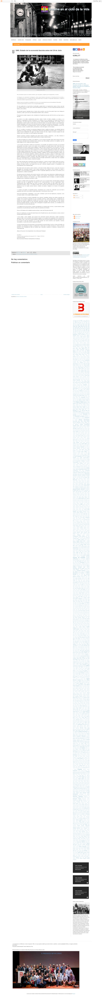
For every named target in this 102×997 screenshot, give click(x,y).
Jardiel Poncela (84, 583)
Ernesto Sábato (75, 505)
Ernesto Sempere (82, 505)
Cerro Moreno (78, 450)
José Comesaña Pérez (86, 604)
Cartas (77, 442)
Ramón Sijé (85, 790)
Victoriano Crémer (86, 852)
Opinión (83, 747)
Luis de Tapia (78, 674)
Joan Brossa (78, 589)
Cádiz (86, 422)
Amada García (75, 353)
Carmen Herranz (83, 437)
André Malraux (75, 363)
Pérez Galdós (87, 763)
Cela (81, 448)
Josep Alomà (87, 629)
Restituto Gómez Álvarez (85, 797)
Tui (87, 839)
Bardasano (88, 397)
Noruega (80, 745)
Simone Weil (81, 822)
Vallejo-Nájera (79, 844)
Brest (85, 418)
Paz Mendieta (78, 757)
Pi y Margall (79, 765)
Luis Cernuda (81, 672)
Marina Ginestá (84, 713)
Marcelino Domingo (86, 696)
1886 (75, 321)
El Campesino (87, 489)
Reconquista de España (84, 794)
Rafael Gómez (80, 781)
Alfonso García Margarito (79, 347)
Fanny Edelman (79, 511)
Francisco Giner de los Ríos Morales (83, 530)
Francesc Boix (78, 525)
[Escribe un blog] (31, 252)
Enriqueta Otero (83, 503)
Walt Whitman (78, 856)
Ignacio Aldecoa (81, 571)
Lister (77, 668)
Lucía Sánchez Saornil (82, 671)
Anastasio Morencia (86, 361)
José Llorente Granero (76, 611)
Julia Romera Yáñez (84, 649)
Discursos (24, 254)
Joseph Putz (75, 631)
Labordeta (84, 656)
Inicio (42, 294)
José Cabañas (87, 603)
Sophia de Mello (79, 824)
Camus (81, 425)
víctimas (85, 850)
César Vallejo (84, 451)
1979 (79, 332)
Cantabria (88, 425)
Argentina (85, 384)
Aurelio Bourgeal (87, 391)
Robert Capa (84, 804)
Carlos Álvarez (85, 428)
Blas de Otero (85, 410)
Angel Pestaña (80, 367)
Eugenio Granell (87, 506)
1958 (87, 328)
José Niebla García (82, 622)
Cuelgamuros (75, 472)
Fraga (74, 525)
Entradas (76, 195)
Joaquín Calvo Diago (78, 591)
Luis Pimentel (80, 676)
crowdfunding (87, 470)
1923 (79, 323)
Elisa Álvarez (82, 492)
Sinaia (85, 822)
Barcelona (83, 397)
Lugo (87, 671)
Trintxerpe (80, 839)
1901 (79, 321)
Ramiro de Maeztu (84, 783)
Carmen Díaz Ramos (76, 436)
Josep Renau (81, 630)
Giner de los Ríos (83, 551)
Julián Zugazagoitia (84, 651)
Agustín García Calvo (81, 339)
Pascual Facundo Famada (85, 753)
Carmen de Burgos (86, 435)
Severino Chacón (87, 819)
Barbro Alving (78, 397)
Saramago (74, 817)
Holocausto (75, 568)
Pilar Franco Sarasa (84, 766)
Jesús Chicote (81, 587)
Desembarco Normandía (77, 476)
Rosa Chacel (80, 810)
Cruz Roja (80, 471)
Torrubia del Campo (76, 838)
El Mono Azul (75, 490)
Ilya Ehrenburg (87, 574)
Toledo (74, 836)
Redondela (74, 795)
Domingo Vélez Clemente (85, 482)
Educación (75, 489)
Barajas (74, 397)
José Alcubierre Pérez (86, 598)
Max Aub (84, 724)
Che (89, 452)
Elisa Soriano (87, 492)
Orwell (83, 749)
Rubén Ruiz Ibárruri (82, 812)
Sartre (78, 817)
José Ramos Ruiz (79, 623)
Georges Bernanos (86, 549)
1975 (89, 331)
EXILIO (39, 39)
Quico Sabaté (87, 776)
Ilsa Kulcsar (81, 574)
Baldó (84, 396)
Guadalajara (83, 556)
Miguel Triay (88, 732)
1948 (84, 327)
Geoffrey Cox (80, 549)
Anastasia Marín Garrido (77, 361)
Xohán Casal (82, 857)
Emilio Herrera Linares (83, 497)
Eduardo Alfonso (81, 485)
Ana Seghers (82, 360)
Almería (74, 352)
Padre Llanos (80, 752)
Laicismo (88, 656)
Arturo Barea (75, 388)
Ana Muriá (79, 359)
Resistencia (78, 797)
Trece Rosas (83, 838)
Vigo (84, 853)
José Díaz (80, 605)
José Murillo (77, 622)
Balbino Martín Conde (79, 396)
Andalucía (81, 362)
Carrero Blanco (87, 441)
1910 (74, 322)
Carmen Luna (84, 438)
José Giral (77, 609)
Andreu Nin (85, 363)
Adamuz (88, 335)
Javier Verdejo (77, 584)
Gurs (76, 560)
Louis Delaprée (84, 670)
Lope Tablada (84, 668)
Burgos (88, 421)
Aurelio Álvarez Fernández (79, 391)
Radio (83, 777)
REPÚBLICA (13, 39)
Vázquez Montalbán (86, 844)
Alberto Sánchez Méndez (81, 342)
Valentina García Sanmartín (81, 843)
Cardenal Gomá (79, 428)
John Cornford (78, 595)
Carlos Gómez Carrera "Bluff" (85, 429)
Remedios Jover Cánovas (81, 795)
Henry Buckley (87, 562)
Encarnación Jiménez (76, 500)
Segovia (77, 819)
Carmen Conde (80, 435)
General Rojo (75, 547)
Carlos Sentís (87, 431)
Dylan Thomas (75, 485)
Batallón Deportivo (86, 404)
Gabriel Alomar (84, 538)
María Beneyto (87, 699)
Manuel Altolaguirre (79, 683)
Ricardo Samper (81, 803)
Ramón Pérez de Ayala (79, 789)
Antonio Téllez (81, 383)
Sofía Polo (82, 823)
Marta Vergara (78, 715)
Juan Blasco (35, 254)
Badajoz (83, 395)
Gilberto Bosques (76, 551)
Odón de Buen (77, 746)
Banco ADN (88, 396)
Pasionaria (75, 754)
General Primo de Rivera (77, 546)
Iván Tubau (78, 580)
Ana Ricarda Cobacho (76, 360)
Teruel (74, 833)
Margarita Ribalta (76, 698)
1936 (74, 326)
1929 (74, 325)
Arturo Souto (77, 389)
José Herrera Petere (81, 610)
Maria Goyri (85, 703)
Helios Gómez (77, 562)
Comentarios (77, 197)
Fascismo (84, 511)
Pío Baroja (84, 767)
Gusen (78, 560)
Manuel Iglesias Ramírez (77, 688)
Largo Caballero (82, 657)
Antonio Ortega (81, 381)
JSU (73, 632)
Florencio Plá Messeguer (79, 524)
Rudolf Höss (88, 812)
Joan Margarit (82, 589)
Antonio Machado (76, 380)
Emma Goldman (87, 498)
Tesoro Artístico (78, 833)
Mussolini (82, 738)
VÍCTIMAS (35, 39)
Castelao (74, 445)
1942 (89, 326)
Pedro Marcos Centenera (77, 759)
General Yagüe (75, 549)
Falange (74, 511)
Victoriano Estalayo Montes (77, 853)
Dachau (88, 472)
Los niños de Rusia (78, 670)
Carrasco (82, 441)
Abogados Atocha (76, 335)
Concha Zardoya (82, 464)
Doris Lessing (75, 483)
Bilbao (83, 409)
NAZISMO (55, 39)
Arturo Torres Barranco (85, 389)
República (81, 796)
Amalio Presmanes (86, 355)
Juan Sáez (79, 645)
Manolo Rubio (77, 682)
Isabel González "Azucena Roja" (81, 577)
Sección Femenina (82, 818)
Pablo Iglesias (75, 751)
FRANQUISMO (28, 39)
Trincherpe (88, 838)
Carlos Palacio (83, 430)
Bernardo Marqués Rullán (85, 408)
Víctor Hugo (77, 851)
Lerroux (74, 663)
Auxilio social (79, 394)
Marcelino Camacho (79, 696)
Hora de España (81, 568)
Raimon (80, 783)
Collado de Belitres (76, 458)
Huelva (74, 569)
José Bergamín (87, 602)
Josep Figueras (75, 630)
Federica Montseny (79, 512)
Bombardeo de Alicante (86, 411)
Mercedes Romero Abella (82, 729)
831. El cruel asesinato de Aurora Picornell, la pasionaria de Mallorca (84, 180)
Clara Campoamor (78, 456)
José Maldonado (79, 615)
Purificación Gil (75, 776)
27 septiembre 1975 (80, 333)
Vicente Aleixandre (82, 846)
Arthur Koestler (77, 387)
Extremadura (75, 510)
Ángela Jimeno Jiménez (80, 369)
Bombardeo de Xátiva (80, 417)
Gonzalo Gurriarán (86, 552)
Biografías (75, 410)
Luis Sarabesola (82, 677)
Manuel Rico (87, 691)
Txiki (89, 839)
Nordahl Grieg (87, 744)
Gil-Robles (88, 550)
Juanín (76, 646)
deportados (75, 475)
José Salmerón (75, 624)
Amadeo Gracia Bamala (82, 353)
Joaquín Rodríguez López (77, 594)
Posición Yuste (87, 770)
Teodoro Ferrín (87, 830)
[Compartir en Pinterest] (35, 252)
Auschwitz (74, 394)
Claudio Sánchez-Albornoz (85, 457)
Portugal (82, 770)
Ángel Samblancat (86, 367)
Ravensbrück (75, 794)
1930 (76, 325)
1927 (87, 323)
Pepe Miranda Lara (82, 763)
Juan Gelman (77, 638)
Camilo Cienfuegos (83, 423)
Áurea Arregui (85, 390)
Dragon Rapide (78, 484)
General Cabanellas (76, 544)
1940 (84, 326)
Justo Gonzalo (78, 653)
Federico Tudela (87, 512)
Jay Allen (82, 584)
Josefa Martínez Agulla (86, 625)
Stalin (89, 824)
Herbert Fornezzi (75, 563)
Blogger (73, 993)
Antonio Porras (77, 382)
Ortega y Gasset (78, 749)
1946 (80, 327)
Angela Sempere (87, 369)
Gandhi (85, 542)
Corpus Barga (75, 469)
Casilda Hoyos (81, 444)
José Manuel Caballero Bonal (81, 616)
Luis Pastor (86, 675)
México (88, 729)
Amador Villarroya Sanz (77, 355)
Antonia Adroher (75, 374)
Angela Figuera (81, 368)
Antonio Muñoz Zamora (85, 380)
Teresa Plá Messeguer (86, 832)
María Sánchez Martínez (83, 709)
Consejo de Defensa (79, 465)
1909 (89, 321)
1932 (81, 325)
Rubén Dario (77, 812)
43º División (86, 333)
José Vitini (79, 625)
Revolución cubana (86, 798)
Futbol (77, 538)
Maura (88, 723)
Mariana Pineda (75, 712)
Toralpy (86, 837)
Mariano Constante (86, 712)
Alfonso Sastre (78, 348)
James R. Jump (78, 583)
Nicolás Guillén (83, 743)
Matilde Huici (82, 722)
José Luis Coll (78, 612)
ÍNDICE (80, 39)
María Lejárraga (82, 705)
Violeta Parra (87, 853)
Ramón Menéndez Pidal (81, 788)
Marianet (80, 712)
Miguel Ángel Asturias (77, 730)
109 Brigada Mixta (76, 320)
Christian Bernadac (76, 455)
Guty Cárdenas (87, 560)
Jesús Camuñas (75, 587)
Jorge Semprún (75, 597)
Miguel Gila (77, 731)
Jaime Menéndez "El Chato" (82, 582)
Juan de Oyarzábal (78, 636)
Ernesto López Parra (86, 504)
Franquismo (75, 536)
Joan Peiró (88, 589)
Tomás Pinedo (78, 836)
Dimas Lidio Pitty (81, 477)
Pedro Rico (81, 760)
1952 (75, 328)
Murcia (79, 738)
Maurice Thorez (75, 724)
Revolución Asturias (77, 798)
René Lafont (87, 795)
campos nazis (76, 425)
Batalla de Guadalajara (79, 401)
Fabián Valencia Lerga (83, 510)
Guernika (88, 556)
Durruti (88, 484)
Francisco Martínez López (78, 532)
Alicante (74, 350)
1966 (86, 329)
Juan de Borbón (83, 635)
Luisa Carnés (75, 678)
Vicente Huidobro (87, 847)
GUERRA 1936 (21, 39)
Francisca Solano (86, 526)
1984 (84, 332)
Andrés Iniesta (80, 363)
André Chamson (87, 362)
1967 (89, 329)
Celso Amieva (81, 449)
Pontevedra (75, 770)
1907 (87, 321)
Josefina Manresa (76, 629)
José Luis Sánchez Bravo (85, 612)
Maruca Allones (78, 717)
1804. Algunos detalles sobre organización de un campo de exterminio (84, 173)
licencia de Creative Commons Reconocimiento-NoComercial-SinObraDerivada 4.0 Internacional (81, 256)
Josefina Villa (82, 629)
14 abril (80, 320)
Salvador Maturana (82, 815)
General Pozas (87, 545)
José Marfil (88, 616)
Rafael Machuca (87, 781)
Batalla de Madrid (79, 402)
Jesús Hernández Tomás (79, 588)
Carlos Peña (88, 430)
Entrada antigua (67, 294)
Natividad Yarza (79, 739)
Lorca (88, 668)
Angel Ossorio (87, 366)
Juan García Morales (81, 637)
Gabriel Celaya (81, 539)
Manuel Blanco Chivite (82, 684)
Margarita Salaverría (82, 698)
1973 (84, 331)
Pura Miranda (87, 775)
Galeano (74, 542)
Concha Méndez (80, 463)
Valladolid (88, 843)
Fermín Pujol (75, 518)
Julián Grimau (82, 650)
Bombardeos (87, 417)
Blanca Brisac (79, 410)
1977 (76, 332)
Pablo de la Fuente (79, 750)
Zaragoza (84, 858)
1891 (77, 321)
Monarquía (84, 736)
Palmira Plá (88, 752)
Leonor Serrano (87, 659)
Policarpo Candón (86, 769)
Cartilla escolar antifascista (85, 442)
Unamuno (83, 840)
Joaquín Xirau (84, 594)
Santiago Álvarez (80, 816)
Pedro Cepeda (84, 757)
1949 (86, 327)
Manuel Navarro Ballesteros (77, 690)
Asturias (80, 390)
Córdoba (88, 468)
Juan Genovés (83, 638)
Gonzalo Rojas (75, 553)
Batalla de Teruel (87, 402)
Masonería (78, 719)
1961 (76, 329)
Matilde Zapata (84, 723)
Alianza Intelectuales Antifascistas (83, 349)
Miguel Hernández (83, 731)
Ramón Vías (80, 791)
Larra (86, 657)
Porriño (79, 770)
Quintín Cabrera (75, 777)
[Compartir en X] (32, 252)
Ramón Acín (77, 784)
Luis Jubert (81, 675)
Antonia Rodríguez (81, 375)
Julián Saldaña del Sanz (77, 651)
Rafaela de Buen (75, 783)
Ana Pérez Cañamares (86, 359)
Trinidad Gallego (75, 839)
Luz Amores (81, 678)
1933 (84, 325)
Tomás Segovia (83, 836)
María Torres (77, 218)
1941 (86, 326)
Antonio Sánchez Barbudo (85, 382)
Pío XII (87, 767)
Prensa (88, 771)
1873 (87, 320)
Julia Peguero (77, 649)
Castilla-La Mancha (83, 445)
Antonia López (75, 375)
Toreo (89, 837)
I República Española (80, 570)
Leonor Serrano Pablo (77, 660)
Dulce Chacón (83, 484)
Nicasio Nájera (82, 742)
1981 (82, 332)
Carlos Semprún (81, 431)
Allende (88, 350)
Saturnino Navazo (82, 817)
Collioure (81, 458)
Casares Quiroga (78, 443)
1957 (85, 328)
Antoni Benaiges (75, 373)
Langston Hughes (76, 657)
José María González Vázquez (79, 617)
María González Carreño (79, 703)
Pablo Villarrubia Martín (82, 751)
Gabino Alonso (78, 216)
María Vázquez (80, 711)
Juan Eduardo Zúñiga (86, 636)
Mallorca (80, 681)
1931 (78, 325)
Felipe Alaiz (85, 513)
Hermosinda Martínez (86, 564)
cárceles (75, 428)
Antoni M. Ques (82, 373)
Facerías (88, 510)
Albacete (86, 340)
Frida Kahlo (87, 536)
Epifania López (77, 504)
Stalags (86, 824)
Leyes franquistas (83, 664)
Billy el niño (87, 409)
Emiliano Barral (87, 496)
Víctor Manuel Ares (86, 851)
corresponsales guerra (82, 469)
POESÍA (60, 39)
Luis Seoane (87, 677)
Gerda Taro (80, 550)
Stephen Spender (80, 825)
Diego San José (75, 477)
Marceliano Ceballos (82, 695)
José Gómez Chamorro (83, 609)
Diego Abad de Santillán (85, 476)
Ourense (74, 750)
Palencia (84, 752)
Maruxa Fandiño (82, 718)
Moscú (88, 737)
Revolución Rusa (86, 801)
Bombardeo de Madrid (79, 416)
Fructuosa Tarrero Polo (81, 537)
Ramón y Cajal (85, 791)
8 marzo (79, 334)
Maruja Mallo (84, 717)
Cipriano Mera (84, 455)
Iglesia (76, 571)
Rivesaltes (80, 804)
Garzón (88, 542)
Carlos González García (76, 430)
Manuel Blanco (75, 684)
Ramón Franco (79, 785)
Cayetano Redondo (76, 448)
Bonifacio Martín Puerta (77, 418)
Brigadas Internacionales (84, 419)
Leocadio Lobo (84, 658)
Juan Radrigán (78, 644)
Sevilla (80, 821)
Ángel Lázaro (75, 366)
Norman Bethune (76, 745)
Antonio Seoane (75, 383)
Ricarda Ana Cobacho (85, 802)
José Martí (76, 619)
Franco (78, 534)
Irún (84, 576)
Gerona (84, 550)
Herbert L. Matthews (82, 563)
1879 (89, 320)
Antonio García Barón (80, 377)
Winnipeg (77, 857)
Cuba (83, 471)
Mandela (83, 681)
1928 (89, 323)
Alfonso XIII (84, 348)
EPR (81, 504)
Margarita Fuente (80, 697)
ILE (77, 574)
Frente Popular (82, 536)
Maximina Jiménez (83, 725)
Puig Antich (81, 775)
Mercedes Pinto (75, 729)
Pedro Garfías (80, 758)
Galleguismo (82, 542)
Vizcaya (74, 856)
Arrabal (74, 387)
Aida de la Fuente (79, 340)
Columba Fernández (86, 458)
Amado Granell (81, 354)
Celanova (84, 448)
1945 (78, 327)
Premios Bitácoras (83, 771)
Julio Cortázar (81, 652)
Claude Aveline (84, 456)
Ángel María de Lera (81, 366)
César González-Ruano (86, 450)
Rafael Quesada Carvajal (77, 782)
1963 (80, 329)
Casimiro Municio (87, 444)
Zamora (81, 858)
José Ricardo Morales (86, 623)
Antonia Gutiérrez (87, 374)
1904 (83, 321)
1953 (77, 328)
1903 (81, 321)
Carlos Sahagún (76, 431)
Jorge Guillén (80, 596)
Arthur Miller (88, 387)
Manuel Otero (84, 690)
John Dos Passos (85, 595)
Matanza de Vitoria (83, 719)
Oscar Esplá (87, 749)
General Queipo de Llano (85, 546)
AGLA (80, 338)
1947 (82, 327)
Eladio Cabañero (81, 490)
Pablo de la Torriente (86, 750)
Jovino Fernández (81, 631)
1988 (87, 332)
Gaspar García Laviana (76, 543)
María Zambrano (86, 711)
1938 (79, 326)
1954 (79, 328)
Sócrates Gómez (77, 823)
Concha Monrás (75, 464)
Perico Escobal (75, 764)
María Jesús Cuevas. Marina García (83, 704)
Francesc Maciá (84, 525)
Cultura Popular (84, 472)
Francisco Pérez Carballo (81, 533)
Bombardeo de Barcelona (85, 412)
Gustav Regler (82, 560)
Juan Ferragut (75, 637)
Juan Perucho (83, 643)
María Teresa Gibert (84, 710)
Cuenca (79, 472)
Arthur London (83, 387)
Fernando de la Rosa (79, 519)
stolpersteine (87, 825)
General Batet (87, 543)
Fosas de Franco (87, 524)
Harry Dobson (84, 561)
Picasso (83, 765)
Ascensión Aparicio (76, 390)
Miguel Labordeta (78, 732)
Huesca (77, 569)
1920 (74, 323)
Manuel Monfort (87, 689)
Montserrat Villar (84, 737)
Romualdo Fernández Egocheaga (84, 809)
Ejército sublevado (81, 489)
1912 (78, 322)
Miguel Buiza (83, 730)
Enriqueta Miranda (76, 503)
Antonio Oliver (75, 381)
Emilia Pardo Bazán (80, 496)
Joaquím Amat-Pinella (83, 590)
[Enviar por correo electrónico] (30, 252)
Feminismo (87, 517)
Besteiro (80, 409)
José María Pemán (79, 618)
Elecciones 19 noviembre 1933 (84, 491)
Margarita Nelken (87, 697)
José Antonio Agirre (79, 601)
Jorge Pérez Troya (86, 596)
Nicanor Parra (77, 742)
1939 (82, 326)
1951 (74, 328)
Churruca (80, 455)
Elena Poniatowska (76, 492)
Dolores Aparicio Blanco (82, 479)
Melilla (78, 726)
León (89, 658)
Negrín (78, 740)
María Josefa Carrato (76, 705)
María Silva (78, 710)
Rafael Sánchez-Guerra (86, 782)
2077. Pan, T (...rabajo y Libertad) (83, 186)
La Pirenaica (78, 656)
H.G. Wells (74, 561)
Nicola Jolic (78, 743)
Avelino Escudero (84, 394)
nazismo (75, 740)
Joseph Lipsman (87, 630)
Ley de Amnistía (85, 663)
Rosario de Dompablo (79, 811)
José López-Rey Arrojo (84, 611)
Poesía (80, 769)
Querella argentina (81, 776)
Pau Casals (75, 756)
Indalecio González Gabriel (78, 575)
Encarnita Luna (82, 500)
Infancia (74, 576)
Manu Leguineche (82, 682)
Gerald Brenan (75, 550)
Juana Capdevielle (84, 645)
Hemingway (82, 562)
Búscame (74, 422)
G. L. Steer (80, 538)
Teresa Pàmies (78, 832)
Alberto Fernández (79, 341)
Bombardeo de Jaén (80, 415)
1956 (83, 328)
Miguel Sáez (83, 732)
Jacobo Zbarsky (75, 581)
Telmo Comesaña (80, 829)
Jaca (81, 580)
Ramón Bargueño (83, 784)
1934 (86, 325)
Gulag (74, 560)
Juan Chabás (77, 635)
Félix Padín (78, 517)
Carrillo (74, 442)
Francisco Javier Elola (76, 531)
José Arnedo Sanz (86, 601)
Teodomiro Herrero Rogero (79, 830)
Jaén (79, 581)
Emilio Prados (81, 498)
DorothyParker (81, 483)
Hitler (84, 567)
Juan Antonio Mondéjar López (80, 632)
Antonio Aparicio (76, 376)
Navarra (84, 739)
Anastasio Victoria (76, 362)
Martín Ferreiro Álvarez (82, 716)
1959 (89, 328)
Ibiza (73, 571)
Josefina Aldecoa (82, 626)
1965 (84, 329)
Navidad (88, 739)
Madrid (88, 678)
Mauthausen (80, 724)
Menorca (88, 726)
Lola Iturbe (80, 668)
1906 (85, 321)
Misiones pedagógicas (77, 736)
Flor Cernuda (82, 523)
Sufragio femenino (76, 828)
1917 (86, 322)
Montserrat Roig (78, 737)
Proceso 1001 (80, 774)
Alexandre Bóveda (76, 346)
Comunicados (75, 462)
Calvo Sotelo (77, 423)
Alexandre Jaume (83, 346)
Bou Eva (82, 418)
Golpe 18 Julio (79, 552)
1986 (86, 332)
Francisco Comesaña (80, 529)
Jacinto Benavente (86, 580)
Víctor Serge (75, 852)
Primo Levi (75, 774)
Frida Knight (75, 537)
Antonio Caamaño (83, 376)
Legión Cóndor (79, 658)
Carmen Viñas (77, 441)
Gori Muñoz (81, 553)
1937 (17, 254)
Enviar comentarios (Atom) (22, 296)
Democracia (87, 473)
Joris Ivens (81, 597)
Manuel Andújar (87, 683)
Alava (83, 340)
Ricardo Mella (75, 803)
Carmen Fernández (83, 436)
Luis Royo (77, 677)
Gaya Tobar (83, 543)
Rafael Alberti (81, 778)
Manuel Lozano (84, 688)
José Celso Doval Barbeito (77, 604)
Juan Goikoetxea (78, 639)
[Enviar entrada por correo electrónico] (28, 252)
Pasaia (78, 753)
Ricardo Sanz (87, 803)
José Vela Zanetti (86, 624)
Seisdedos (81, 819)
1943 (74, 327)
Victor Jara (81, 851)
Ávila (78, 395)
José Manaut (85, 615)
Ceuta (89, 451)
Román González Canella (79, 808)
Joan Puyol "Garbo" (76, 590)
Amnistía (74, 356)
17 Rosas (84, 320)
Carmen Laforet (78, 438)
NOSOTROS (66, 39)
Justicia (85, 652)
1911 (76, 322)
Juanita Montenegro (81, 646)
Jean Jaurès (86, 584)
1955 (81, 328)
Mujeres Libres (75, 738)
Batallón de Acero (79, 404)
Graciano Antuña (87, 553)
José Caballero (81, 603)
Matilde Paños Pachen (77, 723)
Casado (74, 443)
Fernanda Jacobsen (82, 518)
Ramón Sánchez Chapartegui (78, 790)
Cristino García (81, 470)
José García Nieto (82, 608)
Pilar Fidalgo (78, 766)
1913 (80, 322)
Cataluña (82, 447)
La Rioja (81, 656)
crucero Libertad (76, 471)
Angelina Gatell (83, 370)
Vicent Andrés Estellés (86, 845)
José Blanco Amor (76, 603)
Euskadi (85, 509)
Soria (83, 824)
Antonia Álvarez (81, 374)
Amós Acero (78, 356)
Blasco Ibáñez (78, 411)
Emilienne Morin (75, 497)
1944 (76, 327)
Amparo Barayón (84, 356)
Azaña (80, 395)
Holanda (88, 567)
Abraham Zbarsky (83, 335)
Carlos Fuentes (77, 429)
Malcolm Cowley (75, 681)
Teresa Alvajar (75, 831)
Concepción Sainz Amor (83, 462)
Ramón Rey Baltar (87, 789)
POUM (74, 771)
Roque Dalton (75, 810)
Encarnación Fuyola (76, 499)
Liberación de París (82, 665)
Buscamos (79, 422)
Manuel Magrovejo (80, 689)
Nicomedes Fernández (80, 744)
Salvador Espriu (76, 815)
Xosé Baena (87, 857)
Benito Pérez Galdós (81, 407)
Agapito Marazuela (76, 338)
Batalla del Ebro (75, 403)
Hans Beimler (79, 561)
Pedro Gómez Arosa (86, 758)
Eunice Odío (81, 509)
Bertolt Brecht (75, 409)
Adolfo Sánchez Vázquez (85, 336)
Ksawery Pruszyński (84, 653)
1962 (78, 329)
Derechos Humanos (81, 475)
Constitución (78, 466)
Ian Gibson (88, 570)
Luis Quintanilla (85, 676)
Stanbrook (74, 825)
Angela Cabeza (75, 368)
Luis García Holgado (84, 674)
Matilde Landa (87, 722)
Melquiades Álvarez (82, 726)
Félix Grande (75, 516)
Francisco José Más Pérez (85, 531)
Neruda (81, 740)
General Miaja (83, 544)
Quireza (80, 777)
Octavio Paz (84, 745)
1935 (89, 325)
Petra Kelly (81, 764)
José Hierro (87, 610)
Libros (88, 665)
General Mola (80, 545)
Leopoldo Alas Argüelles (85, 660)
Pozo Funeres (77, 771)
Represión (75, 796)
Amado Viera (87, 354)
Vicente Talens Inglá (79, 850)
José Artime (75, 602)
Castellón (77, 445)
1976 (74, 332)
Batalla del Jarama (82, 403)
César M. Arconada (76, 451)
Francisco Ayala (83, 527)
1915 (84, 322)
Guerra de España (29, 254)
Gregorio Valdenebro (76, 556)
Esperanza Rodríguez (79, 506)
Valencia (83, 842)
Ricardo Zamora (75, 804)
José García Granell (76, 608)
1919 (89, 322)
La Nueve (86, 654)
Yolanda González (76, 858)
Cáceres (82, 422)
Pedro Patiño (84, 759)
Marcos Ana (75, 697)
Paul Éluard (80, 756)
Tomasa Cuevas (81, 837)
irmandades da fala (79, 576)
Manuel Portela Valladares (79, 691)
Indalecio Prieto (87, 575)
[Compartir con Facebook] (34, 252)
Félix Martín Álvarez (81, 516)
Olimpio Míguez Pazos (83, 746)
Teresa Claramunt (82, 831)
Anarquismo (20, 254)
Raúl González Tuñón (85, 792)
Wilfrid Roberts (83, 856)
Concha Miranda (87, 463)
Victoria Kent (80, 852)
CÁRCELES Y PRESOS (47, 39)
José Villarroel (75, 625)
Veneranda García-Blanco (77, 845)
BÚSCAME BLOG (73, 39)
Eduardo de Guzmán (79, 486)
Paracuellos (75, 753)
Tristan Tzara (84, 839)
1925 (83, 323)
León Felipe (75, 659)
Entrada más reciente (16, 294)
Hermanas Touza (79, 564)
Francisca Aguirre (79, 526)
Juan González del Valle (85, 639)
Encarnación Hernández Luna (85, 499)
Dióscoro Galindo (87, 478)
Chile (88, 454)
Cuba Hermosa (87, 471)
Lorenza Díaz (75, 669)
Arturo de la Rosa (81, 388)
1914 (82, 322)
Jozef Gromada (87, 631)
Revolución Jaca (79, 801)
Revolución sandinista (76, 802)
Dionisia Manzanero (79, 478)
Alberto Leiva (84, 341)
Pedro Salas (85, 760)
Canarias (84, 425)
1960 (74, 329)
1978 (78, 332)
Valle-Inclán (75, 844)
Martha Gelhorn (84, 715)
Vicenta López (75, 846)
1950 (89, 327)
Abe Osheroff (87, 334)
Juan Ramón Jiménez (86, 644)
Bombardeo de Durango (77, 414)
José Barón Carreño (80, 602)
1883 (74, 321)
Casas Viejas (84, 443)
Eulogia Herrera (75, 509)
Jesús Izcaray (86, 588)
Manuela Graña (75, 695)
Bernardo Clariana (78, 408)
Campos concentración (85, 424)
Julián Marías (87, 650)
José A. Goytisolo (78, 598)
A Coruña (83, 334)
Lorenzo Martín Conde (82, 669)
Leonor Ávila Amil (81, 659)
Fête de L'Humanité (76, 523)
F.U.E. (78, 510)
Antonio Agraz (87, 375)
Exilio (88, 509)
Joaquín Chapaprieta (86, 591)
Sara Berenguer (87, 816)
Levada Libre (78, 663)
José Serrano (80, 624)
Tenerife (85, 829)
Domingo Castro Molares (77, 482)
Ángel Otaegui (75, 367)
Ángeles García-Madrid (76, 370)
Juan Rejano (75, 645)
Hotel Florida (87, 568)
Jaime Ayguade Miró (83, 581)
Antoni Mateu (87, 373)
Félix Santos (82, 517)
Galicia (77, 542)
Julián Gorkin (77, 650)
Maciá (85, 678)
